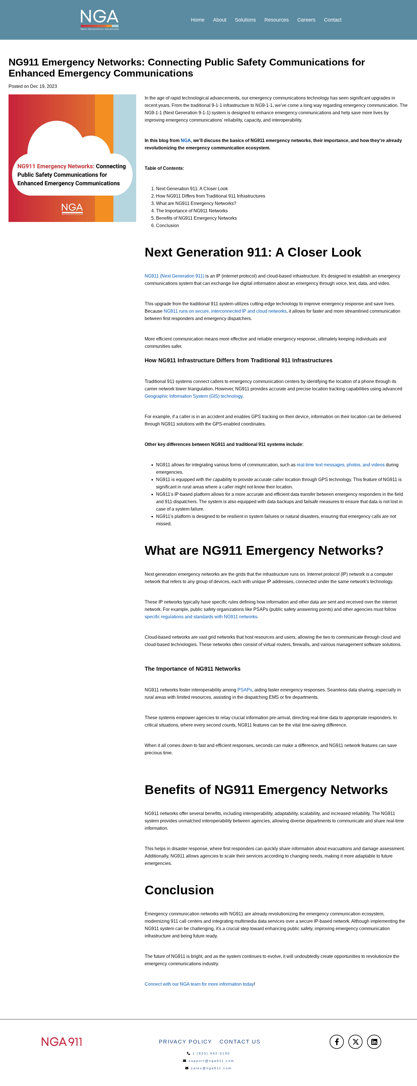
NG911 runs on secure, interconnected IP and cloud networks (225, 311)
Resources (276, 20)
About (219, 20)
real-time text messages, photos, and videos (341, 464)
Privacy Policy (185, 1042)
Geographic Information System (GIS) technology (194, 396)
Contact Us (240, 1042)
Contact (333, 20)
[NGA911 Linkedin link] (374, 1042)
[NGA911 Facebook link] (337, 1042)
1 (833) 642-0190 (211, 1053)
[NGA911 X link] (355, 1042)
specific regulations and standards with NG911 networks (201, 616)
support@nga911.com (211, 1060)
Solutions (245, 20)
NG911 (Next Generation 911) (174, 276)
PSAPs (244, 689)
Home (198, 20)
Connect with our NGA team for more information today (199, 984)
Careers (306, 20)
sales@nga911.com (211, 1068)
